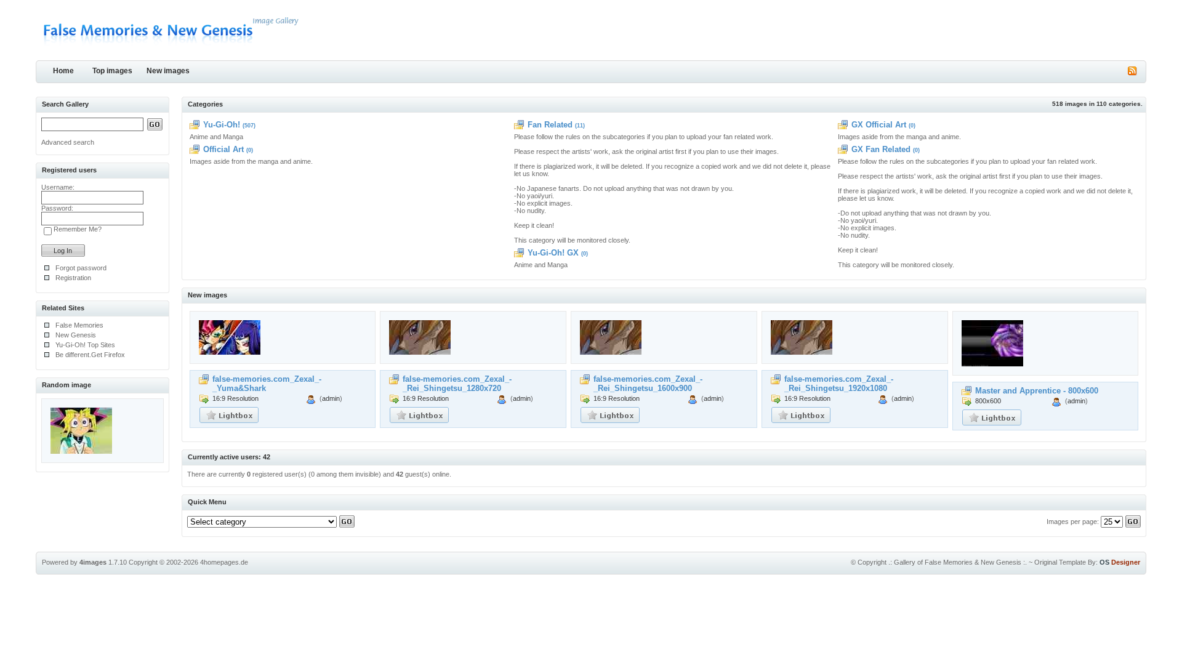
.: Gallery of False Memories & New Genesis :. (957, 562)
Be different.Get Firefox (90, 354)
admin (331, 398)
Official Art (223, 149)
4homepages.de (224, 562)
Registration (73, 277)
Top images (112, 70)
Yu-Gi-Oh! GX (553, 252)
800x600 (988, 401)
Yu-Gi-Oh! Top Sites (85, 345)
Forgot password (81, 268)
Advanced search (67, 142)
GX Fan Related (881, 149)
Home (63, 70)
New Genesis (75, 335)
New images (168, 70)
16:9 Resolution (235, 398)
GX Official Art (878, 124)
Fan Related (550, 124)
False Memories (79, 325)
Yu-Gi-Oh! (221, 124)
